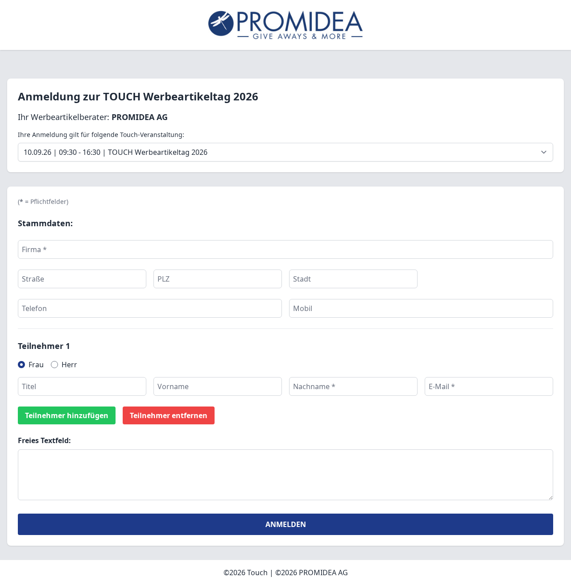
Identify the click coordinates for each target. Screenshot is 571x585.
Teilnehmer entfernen (168, 415)
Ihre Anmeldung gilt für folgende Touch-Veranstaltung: (101, 134)
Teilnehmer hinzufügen (66, 415)
